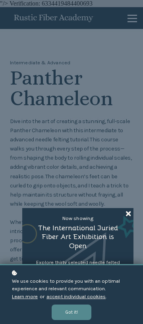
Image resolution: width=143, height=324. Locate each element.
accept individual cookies (76, 296)
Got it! (71, 312)
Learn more (25, 296)
